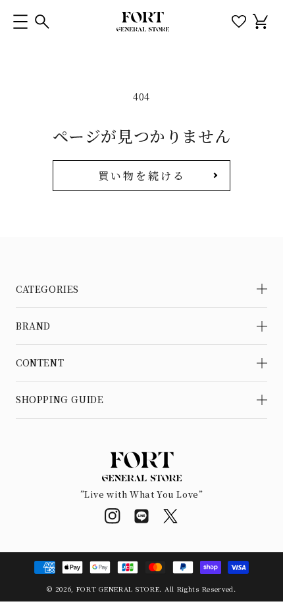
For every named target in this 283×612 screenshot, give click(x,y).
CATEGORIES (47, 288)
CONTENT (40, 362)
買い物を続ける (142, 175)
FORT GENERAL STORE (118, 589)
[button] (20, 21)
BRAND (33, 325)
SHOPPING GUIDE (59, 399)
